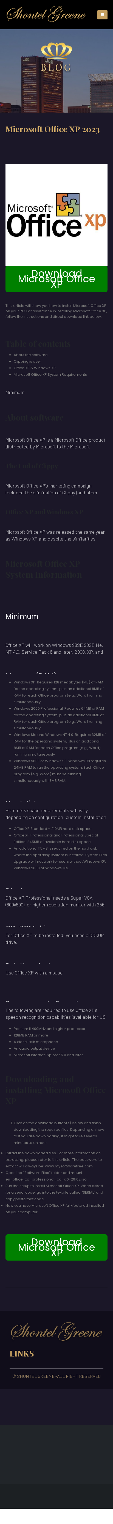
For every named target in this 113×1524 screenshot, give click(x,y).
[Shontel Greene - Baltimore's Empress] (46, 14)
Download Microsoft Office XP (56, 278)
